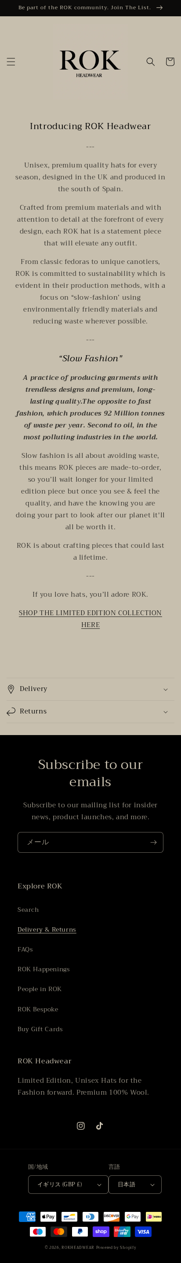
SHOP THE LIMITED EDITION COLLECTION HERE (90, 619)
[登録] (153, 842)
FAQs (25, 949)
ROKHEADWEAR (78, 1247)
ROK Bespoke (38, 1009)
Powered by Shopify (116, 1247)
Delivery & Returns (47, 929)
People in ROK (40, 989)
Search (28, 909)
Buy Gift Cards (40, 1029)
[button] (11, 61)
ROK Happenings (44, 969)
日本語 (126, 1184)
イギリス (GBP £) (59, 1184)
